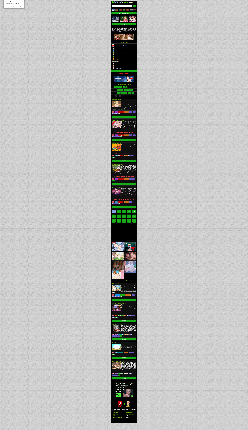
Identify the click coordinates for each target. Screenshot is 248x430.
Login (126, 42)
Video (130, 111)
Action (124, 315)
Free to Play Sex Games (120, 48)
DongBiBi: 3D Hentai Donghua (121, 63)
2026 (119, 113)
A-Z (126, 87)
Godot (116, 155)
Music (134, 111)
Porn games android (130, 414)
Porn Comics (118, 68)
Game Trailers (118, 50)
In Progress (121, 111)
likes (124, 87)
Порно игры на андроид (120, 45)
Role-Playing (128, 295)
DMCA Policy (115, 414)
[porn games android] (123, 3)
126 (134, 221)
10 (134, 216)
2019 (121, 296)
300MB (125, 92)
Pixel (118, 296)
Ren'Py (116, 111)
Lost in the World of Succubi (119, 303)
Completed (122, 295)
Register (122, 42)
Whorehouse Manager (117, 187)
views (115, 87)
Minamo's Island (116, 283)
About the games (129, 412)
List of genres (124, 24)
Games (127, 417)
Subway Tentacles (116, 143)
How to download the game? (121, 55)
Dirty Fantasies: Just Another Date (120, 361)
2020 (113, 354)
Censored (114, 296)
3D (118, 136)
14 (129, 221)
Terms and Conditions (117, 417)
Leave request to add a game (121, 52)
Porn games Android (121, 84)
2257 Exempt (115, 412)
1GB (132, 92)
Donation (117, 59)
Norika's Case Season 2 (118, 120)
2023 (113, 180)
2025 (121, 136)
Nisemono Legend (116, 99)
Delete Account (116, 419)
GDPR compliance (116, 415)
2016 (121, 336)
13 (124, 221)
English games (118, 46)
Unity (116, 315)
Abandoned (121, 334)
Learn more (124, 116)
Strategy (125, 155)
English (129, 84)
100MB (122, 92)
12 (118, 221)
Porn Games (117, 66)
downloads (119, 87)
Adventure (126, 111)
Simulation (126, 202)
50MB (119, 92)
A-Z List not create (129, 415)
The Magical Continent (117, 164)
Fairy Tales (115, 342)
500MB (129, 92)
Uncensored (114, 113)
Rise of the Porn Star (117, 324)
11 (113, 221)
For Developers (118, 57)
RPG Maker (117, 295)
